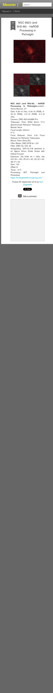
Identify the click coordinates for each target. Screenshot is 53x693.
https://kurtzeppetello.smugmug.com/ (26, 177)
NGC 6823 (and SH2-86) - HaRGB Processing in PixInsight (28, 28)
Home (17, 11)
